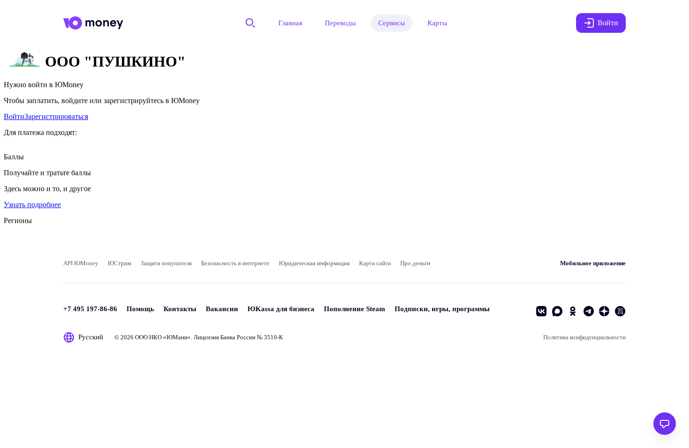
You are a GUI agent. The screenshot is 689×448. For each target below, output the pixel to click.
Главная (290, 23)
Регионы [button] (18, 220)
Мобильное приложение (593, 263)
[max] (557, 311)
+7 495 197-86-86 (90, 309)
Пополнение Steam (354, 309)
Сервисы (391, 23)
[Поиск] (250, 23)
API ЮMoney (80, 263)
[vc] (620, 311)
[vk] (541, 311)
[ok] (572, 311)
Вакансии (222, 309)
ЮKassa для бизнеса (281, 309)
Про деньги (415, 263)
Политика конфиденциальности (584, 337)
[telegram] (588, 311)
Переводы (340, 23)
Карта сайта (375, 263)
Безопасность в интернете (235, 263)
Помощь (140, 309)
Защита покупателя (166, 263)
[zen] (604, 311)
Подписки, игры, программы (442, 309)
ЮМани (176, 337)
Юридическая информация (314, 263)
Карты (437, 23)
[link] (14, 116)
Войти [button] (608, 23)
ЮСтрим (119, 263)
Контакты (180, 309)
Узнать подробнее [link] (32, 205)
